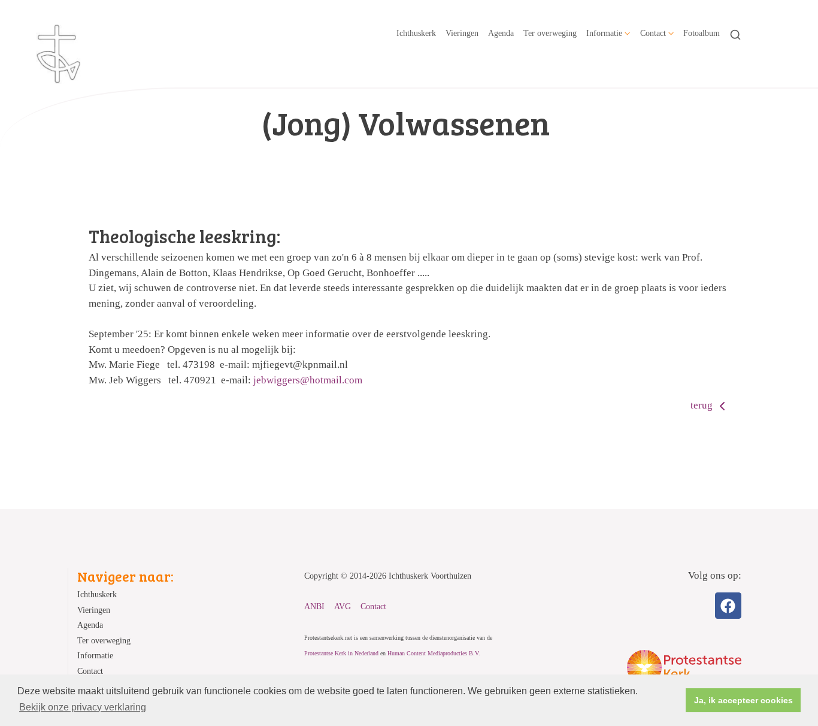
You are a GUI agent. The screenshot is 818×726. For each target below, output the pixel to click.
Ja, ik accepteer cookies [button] (743, 700)
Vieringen (462, 33)
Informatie (604, 33)
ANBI (314, 606)
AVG (342, 606)
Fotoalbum (701, 33)
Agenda (501, 33)
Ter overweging (550, 33)
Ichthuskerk (416, 33)
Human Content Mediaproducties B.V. (433, 653)
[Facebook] (728, 605)
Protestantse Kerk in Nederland (341, 653)
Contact (653, 33)
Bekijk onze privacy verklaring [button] (82, 707)
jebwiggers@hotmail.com (307, 380)
